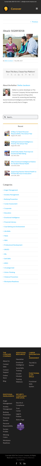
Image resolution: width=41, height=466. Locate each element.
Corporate (7, 208)
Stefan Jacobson (9, 61)
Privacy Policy (18, 457)
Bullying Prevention (11, 199)
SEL (5, 254)
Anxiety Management (11, 195)
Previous (35, 22)
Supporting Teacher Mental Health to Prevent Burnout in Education (23, 172)
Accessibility (20, 460)
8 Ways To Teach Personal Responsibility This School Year (21, 133)
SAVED (6, 249)
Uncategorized (9, 268)
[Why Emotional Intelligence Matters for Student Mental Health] (7, 162)
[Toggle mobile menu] (37, 9)
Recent (20, 126)
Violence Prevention (11, 277)
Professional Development (13, 245)
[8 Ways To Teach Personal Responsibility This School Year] (7, 132)
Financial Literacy (10, 222)
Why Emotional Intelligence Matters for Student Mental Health (23, 162)
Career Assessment (10, 204)
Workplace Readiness (11, 281)
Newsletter (20, 359)
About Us (6, 361)
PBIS (5, 240)
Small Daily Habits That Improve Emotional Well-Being (22, 152)
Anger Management (11, 190)
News (6, 236)
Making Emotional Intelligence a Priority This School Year (22, 143)
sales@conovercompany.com (29, 1)
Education (7, 213)
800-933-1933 (16, 1)
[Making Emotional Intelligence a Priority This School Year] (7, 142)
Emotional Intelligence (12, 217)
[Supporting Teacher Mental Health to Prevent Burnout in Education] (7, 172)
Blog (4, 381)
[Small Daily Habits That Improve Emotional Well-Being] (7, 152)
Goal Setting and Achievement (14, 226)
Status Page (20, 420)
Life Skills (7, 231)
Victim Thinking (9, 272)
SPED (6, 263)
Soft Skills (7, 258)
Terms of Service (28, 457)
